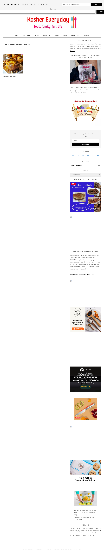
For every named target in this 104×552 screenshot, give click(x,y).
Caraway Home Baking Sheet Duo (82, 274)
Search (100, 12)
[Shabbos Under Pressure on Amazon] (85, 72)
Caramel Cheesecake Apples (9, 76)
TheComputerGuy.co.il (74, 549)
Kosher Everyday (52, 23)
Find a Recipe (52, 9)
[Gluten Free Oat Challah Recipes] (85, 197)
